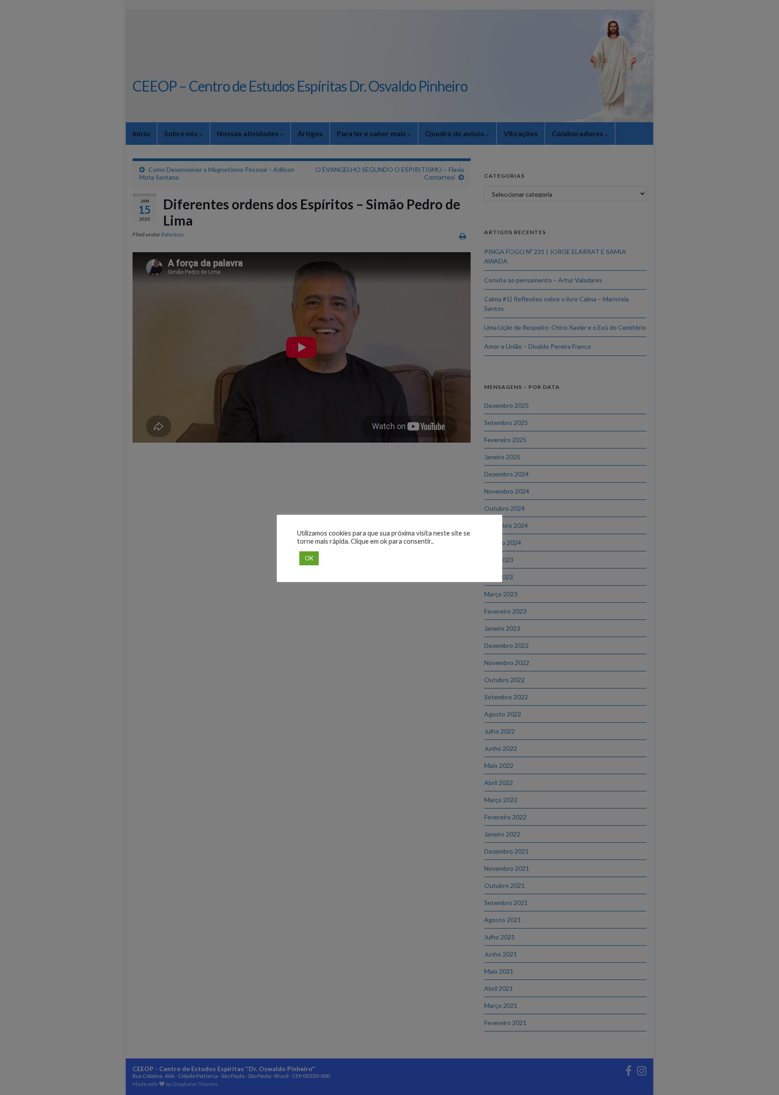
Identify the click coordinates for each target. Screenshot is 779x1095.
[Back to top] (758, 1074)
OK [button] (309, 558)
